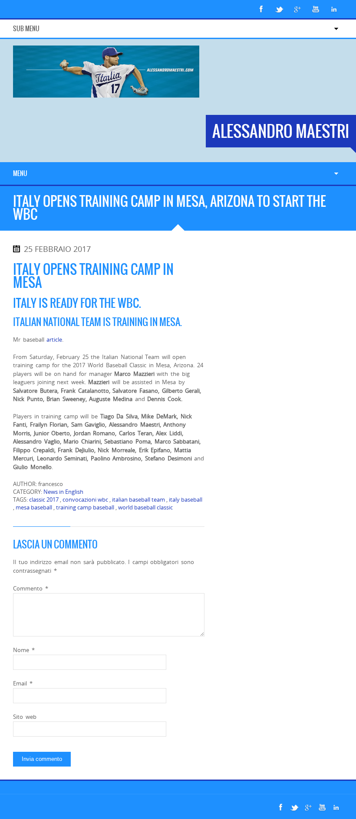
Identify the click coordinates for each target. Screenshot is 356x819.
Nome (24, 650)
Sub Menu (26, 28)
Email (23, 683)
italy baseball (185, 499)
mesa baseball (34, 507)
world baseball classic (145, 507)
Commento (30, 588)
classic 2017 (44, 499)
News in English (63, 492)
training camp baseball (85, 507)
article (54, 339)
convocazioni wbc (85, 499)
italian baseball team (138, 499)
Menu (20, 173)
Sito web (24, 717)
